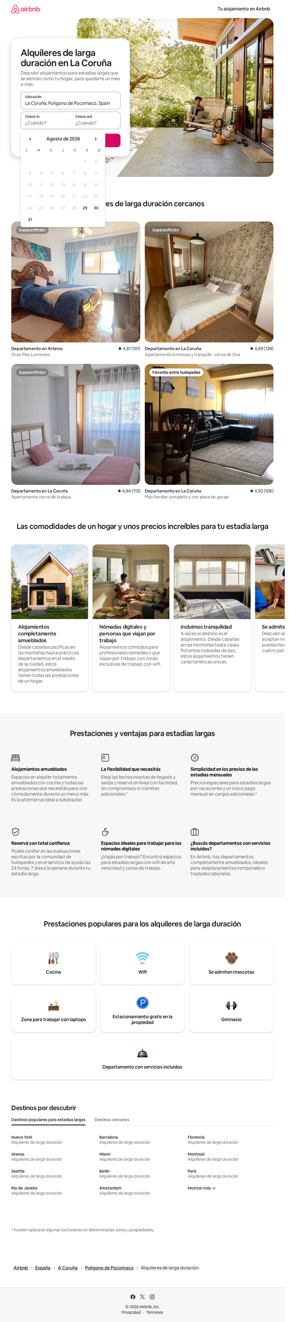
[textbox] (45, 123)
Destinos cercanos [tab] (112, 1119)
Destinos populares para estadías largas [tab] (48, 1119)
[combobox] (70, 103)
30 (96, 207)
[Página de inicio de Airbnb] (25, 9)
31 (30, 219)
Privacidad (131, 1312)
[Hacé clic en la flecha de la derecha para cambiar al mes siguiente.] (95, 139)
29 (85, 207)
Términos (154, 1312)
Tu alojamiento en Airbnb (244, 9)
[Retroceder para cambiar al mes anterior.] (30, 139)
